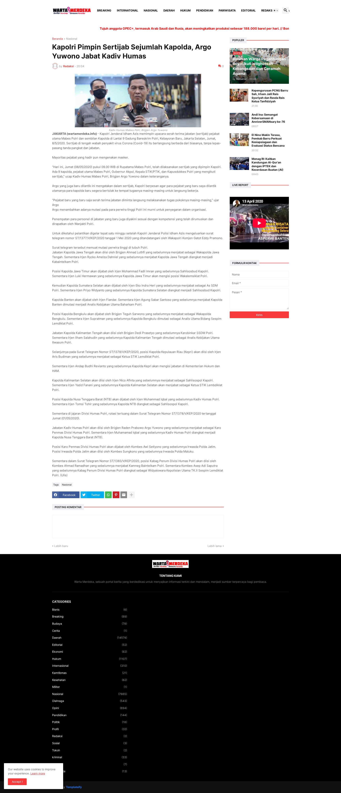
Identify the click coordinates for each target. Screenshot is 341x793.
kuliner (89, 764)
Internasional (89, 665)
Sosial (89, 743)
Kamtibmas (89, 672)
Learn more (37, 773)
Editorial (248, 10)
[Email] (123, 494)
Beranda (57, 38)
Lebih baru (61, 546)
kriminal (89, 757)
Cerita (89, 630)
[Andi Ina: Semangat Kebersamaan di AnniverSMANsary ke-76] (239, 119)
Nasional (151, 10)
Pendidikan (204, 10)
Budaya (89, 623)
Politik (89, 722)
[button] (276, 10)
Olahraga (89, 700)
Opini (89, 708)
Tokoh (89, 750)
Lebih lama (215, 546)
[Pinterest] (116, 494)
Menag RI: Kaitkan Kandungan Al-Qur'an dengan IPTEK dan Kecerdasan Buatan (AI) (267, 164)
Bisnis (89, 609)
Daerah (169, 10)
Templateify (74, 787)
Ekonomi (89, 651)
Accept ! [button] (17, 781)
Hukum (185, 10)
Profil (89, 729)
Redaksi (267, 10)
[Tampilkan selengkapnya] (131, 494)
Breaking (104, 10)
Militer (89, 686)
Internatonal (127, 10)
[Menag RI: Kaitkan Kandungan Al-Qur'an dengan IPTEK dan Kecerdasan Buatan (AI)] (239, 163)
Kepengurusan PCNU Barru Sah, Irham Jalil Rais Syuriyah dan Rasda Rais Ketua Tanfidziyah (270, 96)
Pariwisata (227, 10)
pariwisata (89, 771)
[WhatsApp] (108, 494)
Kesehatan (89, 680)
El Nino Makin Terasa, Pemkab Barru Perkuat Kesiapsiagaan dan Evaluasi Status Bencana (268, 140)
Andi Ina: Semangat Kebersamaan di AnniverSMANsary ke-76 (268, 118)
